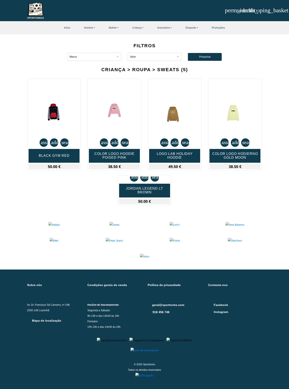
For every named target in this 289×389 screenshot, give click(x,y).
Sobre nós (34, 285)
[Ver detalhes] (54, 113)
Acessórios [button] (163, 27)
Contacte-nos (218, 285)
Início (67, 27)
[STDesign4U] (144, 375)
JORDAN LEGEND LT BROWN (144, 190)
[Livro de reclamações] (145, 350)
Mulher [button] (113, 27)
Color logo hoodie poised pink (114, 155)
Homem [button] (88, 27)
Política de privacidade (164, 285)
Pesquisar (205, 56)
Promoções (218, 27)
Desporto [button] (191, 27)
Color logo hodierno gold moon (235, 155)
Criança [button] (137, 27)
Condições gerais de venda (107, 285)
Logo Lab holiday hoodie (175, 155)
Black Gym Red (54, 155)
